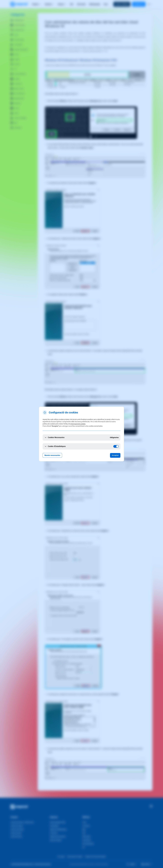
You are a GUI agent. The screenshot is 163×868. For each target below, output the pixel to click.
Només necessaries (52, 455)
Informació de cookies (77, 424)
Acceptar (115, 455)
